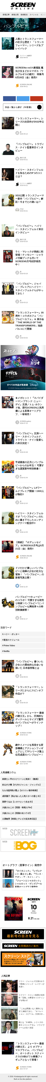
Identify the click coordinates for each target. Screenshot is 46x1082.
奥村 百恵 (23, 158)
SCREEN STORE (26, 733)
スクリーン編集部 (26, 55)
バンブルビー (16, 26)
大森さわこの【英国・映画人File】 (17, 807)
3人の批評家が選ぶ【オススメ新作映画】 (20, 790)
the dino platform (26, 1079)
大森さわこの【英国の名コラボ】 (17, 813)
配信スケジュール (11, 640)
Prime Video (9, 645)
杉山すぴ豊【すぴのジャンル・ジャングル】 (21, 785)
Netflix (7, 651)
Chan (22, 209)
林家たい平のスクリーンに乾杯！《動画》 (20, 779)
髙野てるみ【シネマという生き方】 (18, 802)
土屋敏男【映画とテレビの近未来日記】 (20, 819)
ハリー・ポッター (11, 634)
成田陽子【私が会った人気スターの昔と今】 (21, 796)
